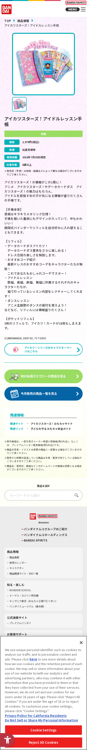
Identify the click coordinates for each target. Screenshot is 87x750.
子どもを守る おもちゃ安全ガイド (51, 429)
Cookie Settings (43, 730)
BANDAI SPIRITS (35, 540)
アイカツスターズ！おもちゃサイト (52, 423)
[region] (43, 693)
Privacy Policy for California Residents (36, 715)
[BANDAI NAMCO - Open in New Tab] (47, 516)
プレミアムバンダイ (20, 623)
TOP (7, 21)
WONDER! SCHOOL (20, 590)
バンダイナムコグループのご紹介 (45, 529)
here (33, 659)
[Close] (81, 642)
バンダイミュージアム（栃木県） (27, 606)
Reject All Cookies (43, 742)
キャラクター (16, 568)
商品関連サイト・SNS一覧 (23, 573)
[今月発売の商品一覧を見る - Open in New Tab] (43, 394)
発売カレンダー (17, 562)
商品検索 (14, 557)
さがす (75, 495)
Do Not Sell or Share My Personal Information (41, 720)
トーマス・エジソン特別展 (23, 595)
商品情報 (23, 21)
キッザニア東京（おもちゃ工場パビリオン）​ (33, 601)
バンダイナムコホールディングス (45, 535)
